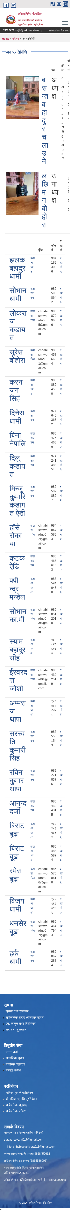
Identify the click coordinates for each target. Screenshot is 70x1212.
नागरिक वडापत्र (15, 1064)
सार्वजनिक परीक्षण (16, 1111)
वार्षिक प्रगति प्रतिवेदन (19, 1093)
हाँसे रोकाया (16, 535)
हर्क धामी (15, 957)
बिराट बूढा (17, 830)
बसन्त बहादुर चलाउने (45, 120)
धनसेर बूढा (18, 927)
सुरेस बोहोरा (17, 356)
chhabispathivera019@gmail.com (34, 1146)
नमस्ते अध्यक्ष (13, 1070)
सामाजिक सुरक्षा (15, 1058)
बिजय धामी (17, 905)
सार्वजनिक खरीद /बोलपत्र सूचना (25, 1017)
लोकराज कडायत (18, 325)
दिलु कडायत (17, 466)
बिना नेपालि (18, 439)
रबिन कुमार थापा (17, 780)
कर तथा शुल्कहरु (16, 1030)
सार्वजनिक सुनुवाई (16, 1105)
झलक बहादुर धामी (17, 268)
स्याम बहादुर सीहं (17, 649)
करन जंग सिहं (16, 390)
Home (5, 38)
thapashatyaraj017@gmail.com (23, 1139)
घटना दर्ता (12, 1052)
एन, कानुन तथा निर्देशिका (21, 1023)
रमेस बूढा (16, 875)
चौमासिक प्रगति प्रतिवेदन (21, 1099)
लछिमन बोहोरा (45, 200)
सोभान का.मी (18, 615)
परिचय (15, 38)
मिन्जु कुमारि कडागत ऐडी (18, 500)
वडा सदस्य (33, 293)
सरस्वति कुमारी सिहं (18, 746)
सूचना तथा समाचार (17, 1011)
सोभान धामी (18, 294)
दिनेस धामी (17, 417)
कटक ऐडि (17, 562)
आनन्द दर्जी (18, 807)
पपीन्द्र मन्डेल (17, 589)
